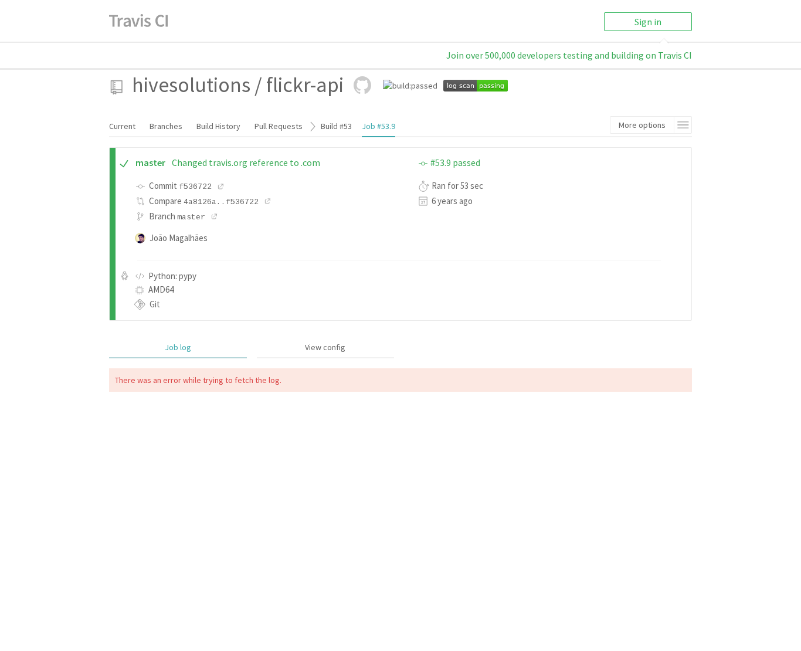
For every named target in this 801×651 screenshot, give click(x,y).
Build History (218, 126)
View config (325, 347)
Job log (178, 347)
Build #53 (336, 126)
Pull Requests (278, 126)
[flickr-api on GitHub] (362, 85)
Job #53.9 (378, 126)
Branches (166, 126)
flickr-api (305, 85)
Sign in (647, 22)
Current (122, 126)
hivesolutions (191, 85)
